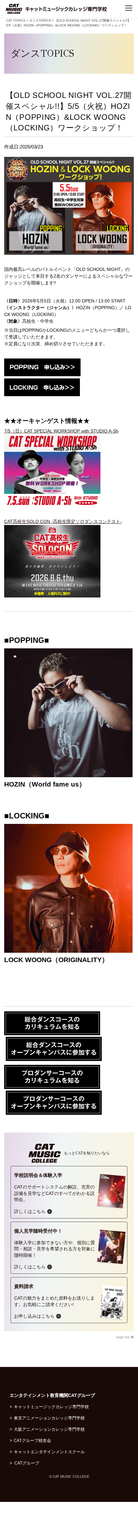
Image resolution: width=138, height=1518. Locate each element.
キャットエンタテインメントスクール (49, 1451)
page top (123, 1337)
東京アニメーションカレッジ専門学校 (49, 1418)
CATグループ (30, 1463)
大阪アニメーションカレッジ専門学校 (49, 1429)
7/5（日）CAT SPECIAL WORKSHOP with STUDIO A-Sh (61, 431)
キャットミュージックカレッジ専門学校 (51, 1406)
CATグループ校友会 (32, 1440)
